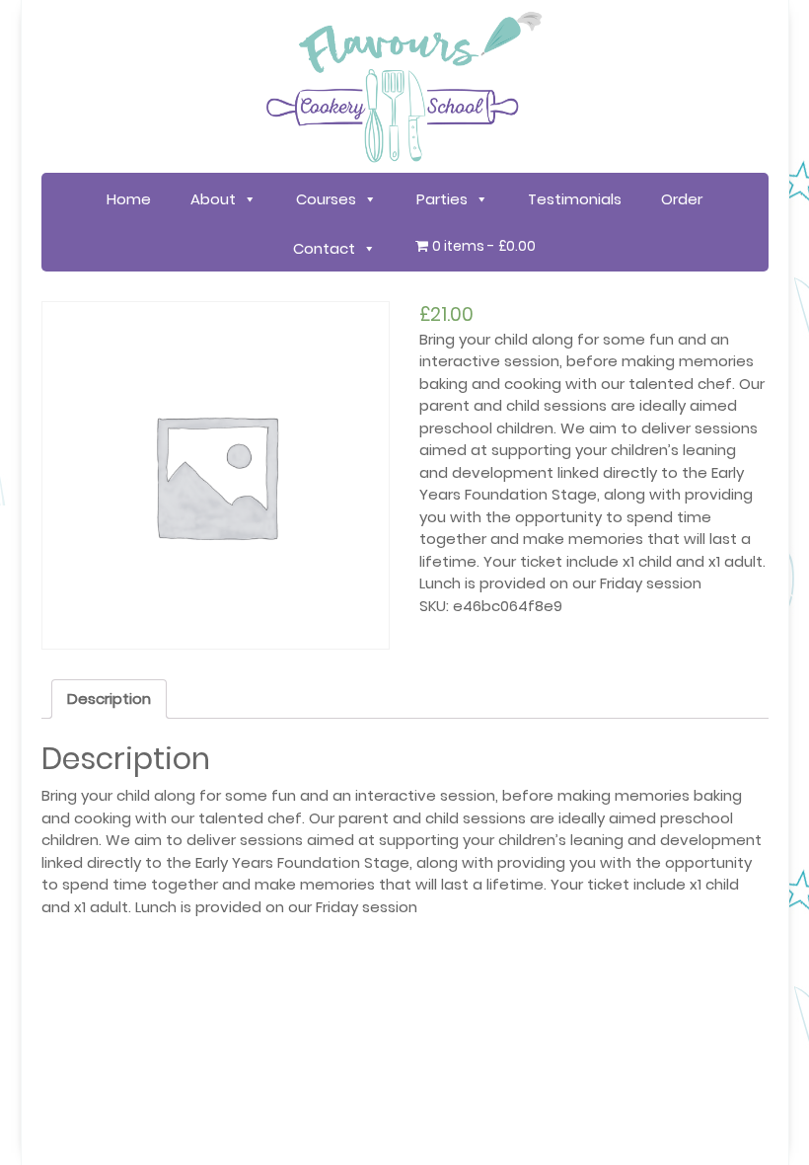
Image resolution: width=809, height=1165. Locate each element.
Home (129, 199)
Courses (326, 199)
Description (109, 698)
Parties (442, 199)
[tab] (109, 699)
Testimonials (575, 199)
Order (681, 199)
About (213, 199)
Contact (324, 248)
